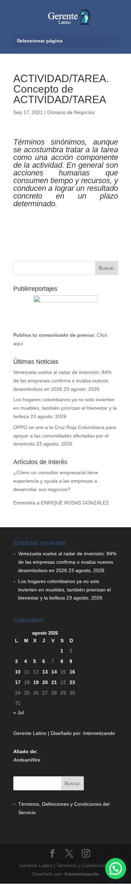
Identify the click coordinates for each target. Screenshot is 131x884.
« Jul (18, 712)
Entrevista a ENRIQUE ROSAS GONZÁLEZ (61, 502)
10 (18, 672)
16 (72, 672)
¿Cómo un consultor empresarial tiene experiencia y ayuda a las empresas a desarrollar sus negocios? (55, 481)
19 (36, 682)
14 (54, 672)
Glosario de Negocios (71, 112)
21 (54, 682)
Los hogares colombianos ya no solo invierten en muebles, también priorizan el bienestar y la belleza (65, 408)
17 (18, 682)
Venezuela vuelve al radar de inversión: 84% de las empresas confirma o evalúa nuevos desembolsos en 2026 (62, 380)
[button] (115, 868)
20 (45, 682)
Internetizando (99, 733)
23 (72, 682)
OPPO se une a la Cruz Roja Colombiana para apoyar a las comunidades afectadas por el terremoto (64, 435)
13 (45, 672)
